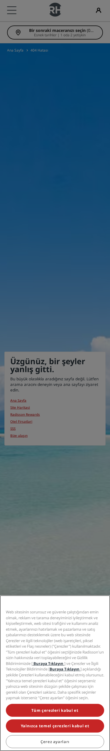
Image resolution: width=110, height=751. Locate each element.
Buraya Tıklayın (48, 663)
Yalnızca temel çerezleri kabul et (55, 725)
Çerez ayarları (55, 741)
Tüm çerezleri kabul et (54, 710)
